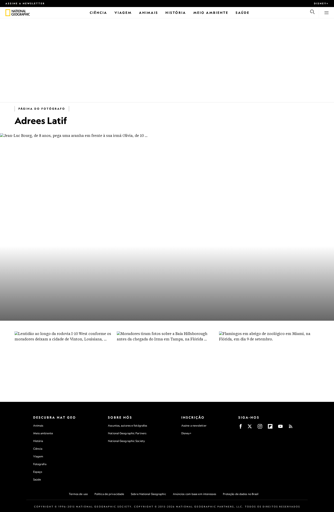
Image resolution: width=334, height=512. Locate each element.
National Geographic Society (126, 441)
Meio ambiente (43, 433)
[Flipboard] (270, 428)
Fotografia (39, 464)
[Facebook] (240, 428)
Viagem (38, 456)
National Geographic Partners (127, 433)
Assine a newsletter (25, 3)
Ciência (37, 448)
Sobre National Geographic (148, 494)
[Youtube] (280, 428)
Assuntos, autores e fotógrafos (127, 425)
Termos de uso (78, 494)
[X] (249, 428)
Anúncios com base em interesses (194, 494)
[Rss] (290, 428)
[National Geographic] (7, 12)
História (38, 441)
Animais (38, 425)
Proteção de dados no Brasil (241, 494)
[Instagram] (260, 428)
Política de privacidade (109, 494)
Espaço (37, 471)
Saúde (37, 479)
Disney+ (321, 3)
